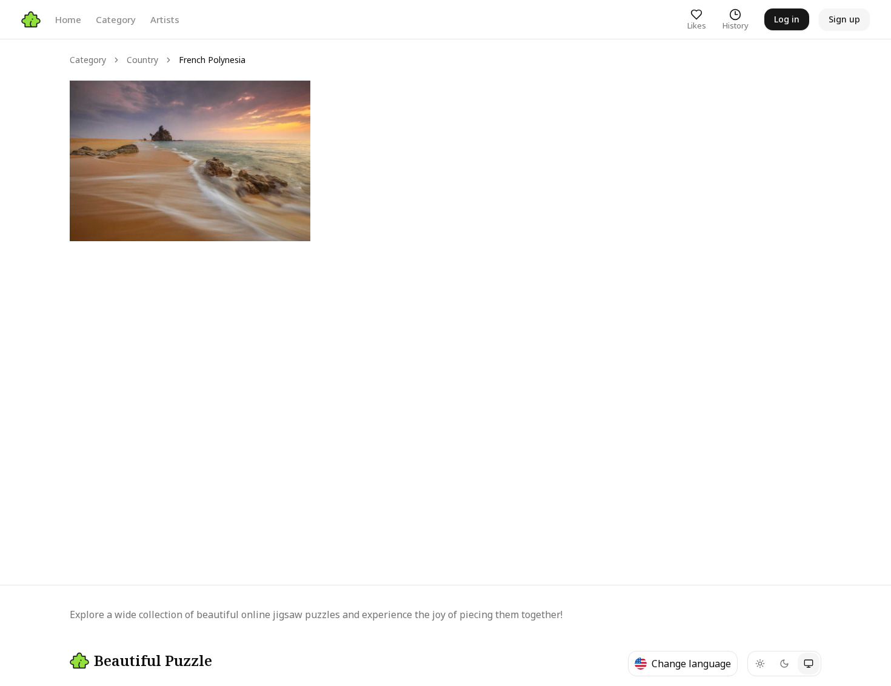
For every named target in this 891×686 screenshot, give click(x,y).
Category (116, 19)
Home (68, 19)
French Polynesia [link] (212, 59)
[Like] (90, 101)
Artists (164, 19)
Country (142, 59)
